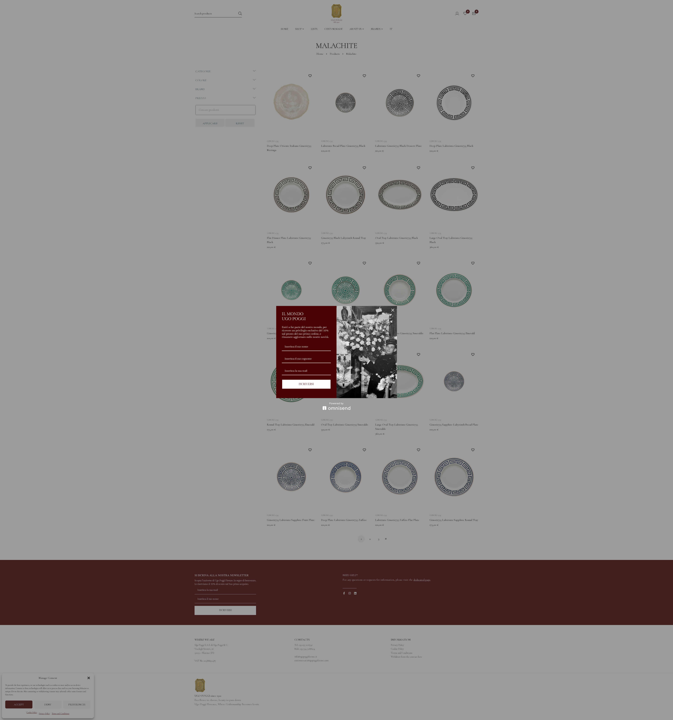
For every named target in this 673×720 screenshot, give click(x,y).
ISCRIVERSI (306, 384)
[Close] (393, 310)
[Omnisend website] (336, 406)
